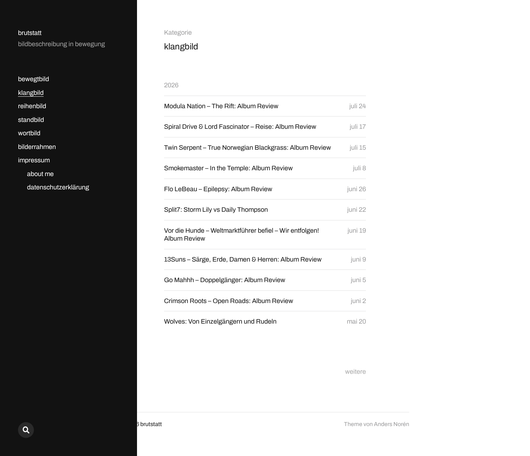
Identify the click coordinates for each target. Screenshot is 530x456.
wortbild (29, 133)
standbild (31, 119)
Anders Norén (391, 424)
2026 (171, 85)
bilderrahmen (37, 146)
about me (40, 173)
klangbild (31, 92)
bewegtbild (33, 79)
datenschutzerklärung (58, 187)
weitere (355, 371)
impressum (34, 160)
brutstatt (29, 32)
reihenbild (32, 106)
